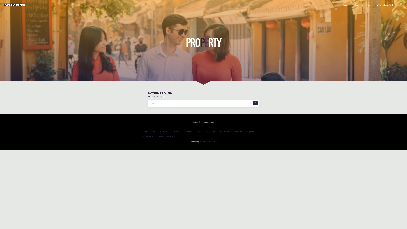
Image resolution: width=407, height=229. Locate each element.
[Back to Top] (398, 220)
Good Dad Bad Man (15, 4)
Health (199, 132)
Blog (153, 132)
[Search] (255, 103)
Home (145, 132)
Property (250, 132)
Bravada (202, 141)
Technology (148, 136)
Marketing (210, 132)
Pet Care (238, 132)
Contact (171, 136)
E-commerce (176, 132)
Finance (188, 132)
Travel (160, 136)
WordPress (212, 141)
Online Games (225, 132)
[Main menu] (401, 5)
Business (163, 132)
